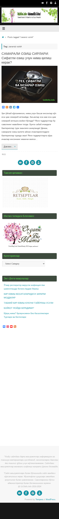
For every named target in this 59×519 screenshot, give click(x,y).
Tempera (39, 499)
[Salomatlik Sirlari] (43, 3)
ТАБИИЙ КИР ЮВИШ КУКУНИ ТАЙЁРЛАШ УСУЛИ (28, 303)
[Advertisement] (25, 387)
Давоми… (8, 146)
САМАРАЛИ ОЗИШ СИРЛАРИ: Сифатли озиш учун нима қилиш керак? (26, 58)
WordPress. (51, 499)
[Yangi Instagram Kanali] (51, 3)
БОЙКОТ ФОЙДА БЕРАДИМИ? (19, 308)
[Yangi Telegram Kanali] (55, 3)
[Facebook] (47, 3)
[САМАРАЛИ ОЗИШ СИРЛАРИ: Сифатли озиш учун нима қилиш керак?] (29, 84)
